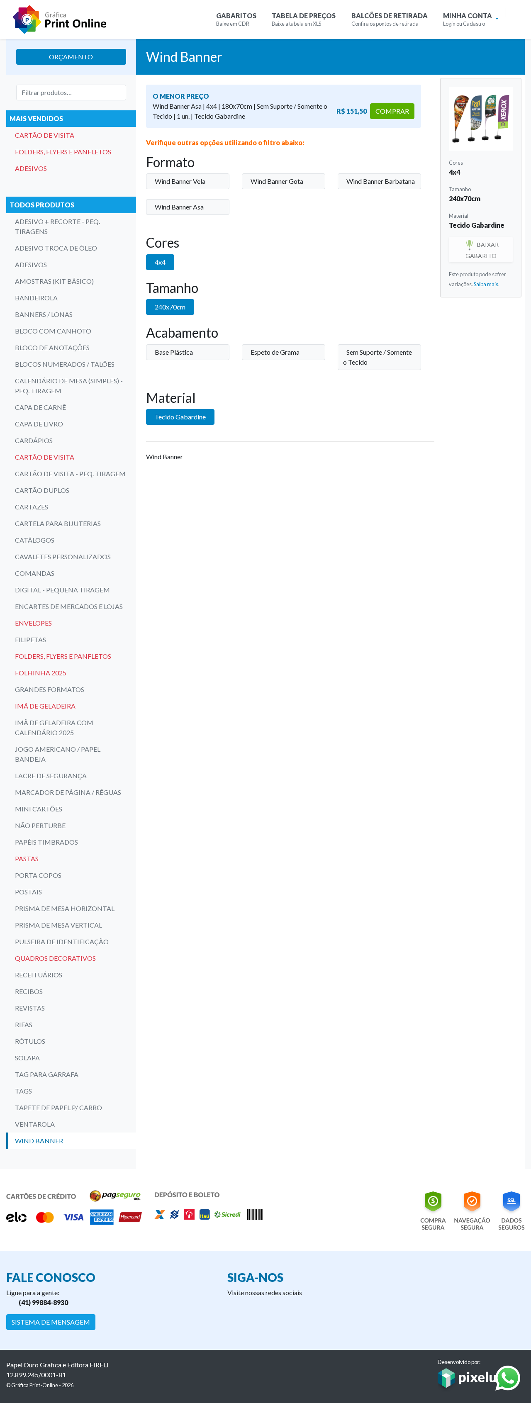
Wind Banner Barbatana (380, 181)
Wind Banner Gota (277, 181)
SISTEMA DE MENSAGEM (51, 1322)
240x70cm (170, 307)
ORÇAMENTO (71, 57)
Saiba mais (486, 284)
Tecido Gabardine (180, 417)
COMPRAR (392, 111)
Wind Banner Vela (180, 181)
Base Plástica (174, 352)
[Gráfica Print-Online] (59, 19)
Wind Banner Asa (179, 207)
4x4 (160, 262)
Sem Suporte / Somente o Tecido (377, 357)
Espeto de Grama (275, 352)
